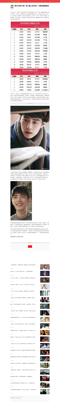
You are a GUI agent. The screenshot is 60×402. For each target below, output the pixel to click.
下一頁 (30, 246)
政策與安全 (14, 398)
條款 (17, 398)
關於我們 (11, 398)
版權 (19, 398)
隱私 (18, 398)
